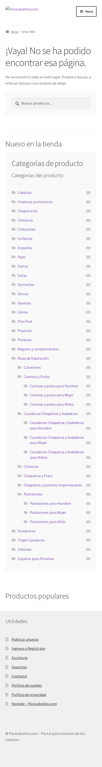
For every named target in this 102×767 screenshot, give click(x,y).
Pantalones (33, 494)
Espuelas (25, 247)
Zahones (25, 549)
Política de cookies (27, 685)
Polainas (25, 339)
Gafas (22, 275)
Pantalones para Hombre (50, 503)
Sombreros (27, 531)
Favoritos (19, 667)
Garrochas (26, 284)
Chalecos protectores (35, 201)
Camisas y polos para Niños (52, 404)
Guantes (24, 303)
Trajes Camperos (31, 540)
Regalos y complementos (38, 349)
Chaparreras (27, 210)
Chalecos (31, 466)
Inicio (14, 32)
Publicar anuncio (25, 639)
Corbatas (25, 238)
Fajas (22, 256)
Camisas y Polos (37, 376)
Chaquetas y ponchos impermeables (53, 485)
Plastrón (25, 330)
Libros (23, 312)
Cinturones (27, 229)
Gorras (23, 293)
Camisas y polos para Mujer (52, 395)
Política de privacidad (29, 694)
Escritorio (20, 657)
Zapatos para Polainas (36, 558)
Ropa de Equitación (33, 358)
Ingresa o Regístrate (28, 648)
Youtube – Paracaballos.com (34, 703)
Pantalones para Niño (47, 521)
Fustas (23, 266)
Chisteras (25, 220)
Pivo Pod (25, 321)
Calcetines (32, 367)
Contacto (19, 676)
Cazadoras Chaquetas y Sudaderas (51, 413)
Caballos (25, 192)
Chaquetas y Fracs (38, 475)
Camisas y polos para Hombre (54, 386)
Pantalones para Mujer (48, 512)
